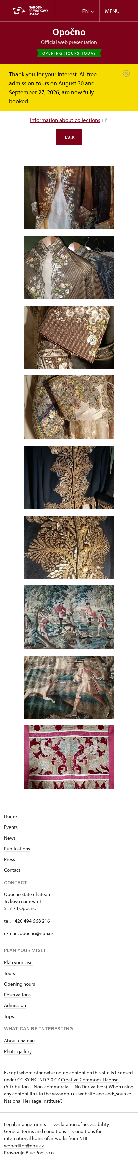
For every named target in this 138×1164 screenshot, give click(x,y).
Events (11, 827)
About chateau (19, 1040)
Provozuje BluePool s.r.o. (29, 1152)
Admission (15, 1005)
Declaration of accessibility (80, 1124)
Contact (12, 870)
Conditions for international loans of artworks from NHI (53, 1134)
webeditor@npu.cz (24, 1145)
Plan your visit (18, 962)
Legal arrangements (25, 1124)
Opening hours (19, 984)
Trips (9, 1016)
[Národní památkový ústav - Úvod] (30, 11)
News (10, 838)
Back (69, 137)
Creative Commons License (90, 1079)
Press (9, 859)
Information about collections (65, 119)
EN (86, 11)
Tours (9, 973)
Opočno (69, 32)
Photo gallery (18, 1051)
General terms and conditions (35, 1131)
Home (10, 816)
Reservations (17, 994)
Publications (17, 848)
